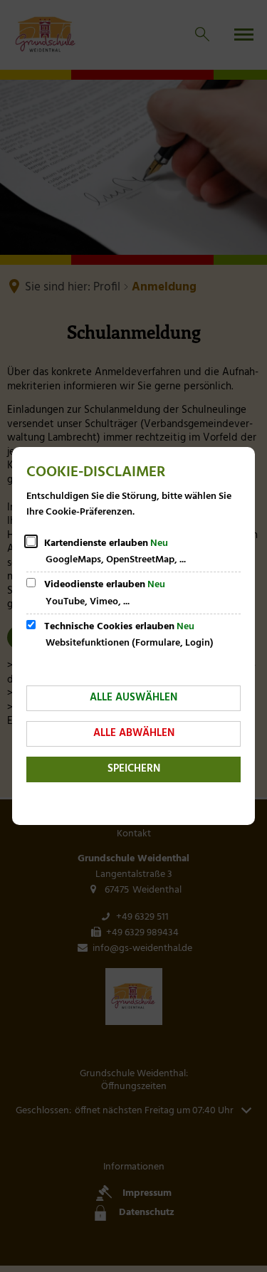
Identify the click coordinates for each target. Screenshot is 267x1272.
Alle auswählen (133, 697)
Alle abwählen (133, 733)
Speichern (134, 768)
